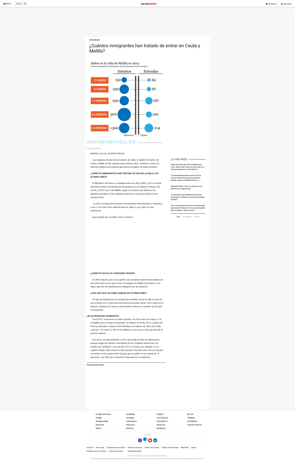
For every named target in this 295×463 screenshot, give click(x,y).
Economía (130, 414)
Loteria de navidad (116, 451)
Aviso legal (100, 447)
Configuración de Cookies (96, 451)
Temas (193, 447)
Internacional (102, 421)
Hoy (178, 217)
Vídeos (98, 428)
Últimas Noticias (103, 414)
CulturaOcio (162, 418)
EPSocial (130, 428)
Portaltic (130, 425)
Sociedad (130, 418)
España (99, 418)
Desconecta (162, 421)
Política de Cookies (152, 447)
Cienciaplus (131, 421)
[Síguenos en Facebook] (140, 441)
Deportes (100, 425)
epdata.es (161, 425)
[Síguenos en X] (145, 441)
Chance (160, 414)
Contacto (89, 447)
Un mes (197, 217)
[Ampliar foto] (125, 144)
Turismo (191, 418)
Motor (190, 414)
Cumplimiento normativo (115, 447)
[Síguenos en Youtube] (150, 441)
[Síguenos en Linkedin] (155, 441)
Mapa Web (185, 447)
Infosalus (161, 428)
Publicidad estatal (134, 451)
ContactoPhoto (194, 425)
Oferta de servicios (135, 447)
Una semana (187, 217)
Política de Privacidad (170, 447)
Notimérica (192, 421)
